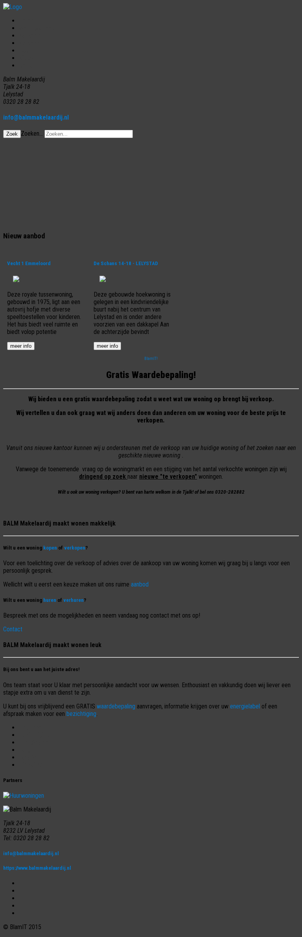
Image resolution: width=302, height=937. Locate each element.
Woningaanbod (36, 28)
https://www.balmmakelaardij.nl (37, 868)
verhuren (73, 600)
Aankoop (29, 35)
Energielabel (34, 742)
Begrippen (31, 727)
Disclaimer (32, 765)
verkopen (74, 548)
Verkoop (29, 43)
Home (26, 20)
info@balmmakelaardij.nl (36, 117)
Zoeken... (32, 133)
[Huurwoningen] (23, 795)
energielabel (245, 706)
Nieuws (28, 58)
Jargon (27, 750)
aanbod (140, 584)
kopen (50, 548)
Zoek (12, 134)
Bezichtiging (34, 735)
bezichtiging (81, 714)
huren (49, 600)
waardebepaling (116, 706)
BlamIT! (151, 358)
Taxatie (28, 757)
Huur (24, 50)
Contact (28, 65)
